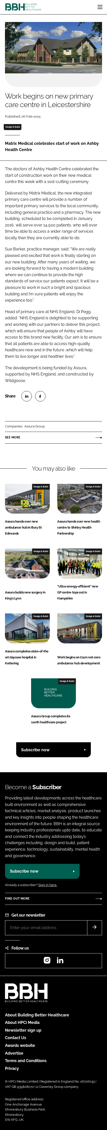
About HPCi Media (22, 1022)
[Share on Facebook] (40, 396)
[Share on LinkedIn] (26, 396)
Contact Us (15, 1037)
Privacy (12, 1068)
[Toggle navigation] (100, 7)
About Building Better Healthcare (37, 1015)
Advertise (14, 1053)
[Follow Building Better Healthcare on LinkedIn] (60, 961)
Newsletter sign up (23, 1030)
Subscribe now (35, 750)
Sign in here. (47, 885)
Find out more (17, 898)
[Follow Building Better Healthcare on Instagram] (47, 961)
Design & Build (12, 127)
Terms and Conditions (26, 1060)
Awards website (20, 1045)
